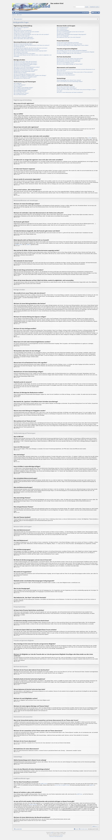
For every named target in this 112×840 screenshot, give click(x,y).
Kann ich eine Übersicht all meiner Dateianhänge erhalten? (70, 81)
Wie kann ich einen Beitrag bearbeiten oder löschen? (25, 63)
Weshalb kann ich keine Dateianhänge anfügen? (24, 71)
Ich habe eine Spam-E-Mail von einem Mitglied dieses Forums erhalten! (72, 45)
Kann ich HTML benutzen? (19, 84)
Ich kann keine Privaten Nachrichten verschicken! (68, 42)
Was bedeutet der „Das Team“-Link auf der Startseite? (69, 37)
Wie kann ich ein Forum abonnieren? (65, 73)
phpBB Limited (19, 244)
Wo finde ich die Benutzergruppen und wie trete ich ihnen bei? (70, 31)
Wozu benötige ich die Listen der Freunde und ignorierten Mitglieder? (72, 50)
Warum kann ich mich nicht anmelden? (22, 33)
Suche (86, 7)
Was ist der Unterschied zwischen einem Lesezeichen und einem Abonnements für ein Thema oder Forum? (76, 70)
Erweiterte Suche (94, 7)
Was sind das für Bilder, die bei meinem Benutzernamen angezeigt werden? (30, 50)
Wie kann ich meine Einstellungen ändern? (23, 43)
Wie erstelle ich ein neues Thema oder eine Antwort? (25, 61)
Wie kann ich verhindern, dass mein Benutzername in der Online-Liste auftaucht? (31, 45)
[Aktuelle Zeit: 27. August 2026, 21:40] (97, 19)
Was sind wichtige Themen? (20, 91)
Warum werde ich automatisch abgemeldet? (23, 37)
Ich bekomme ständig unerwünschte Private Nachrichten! (69, 43)
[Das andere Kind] (31, 6)
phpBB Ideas (79, 794)
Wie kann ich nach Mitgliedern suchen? (65, 62)
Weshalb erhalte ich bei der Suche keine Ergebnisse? (68, 60)
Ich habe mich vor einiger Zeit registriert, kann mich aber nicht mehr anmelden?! (31, 34)
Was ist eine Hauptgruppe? (63, 35)
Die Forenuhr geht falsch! (19, 46)
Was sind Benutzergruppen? (63, 30)
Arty (51, 833)
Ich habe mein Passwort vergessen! (22, 35)
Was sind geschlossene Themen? (21, 93)
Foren (18, 12)
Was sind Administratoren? (63, 27)
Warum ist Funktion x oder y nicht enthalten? (67, 88)
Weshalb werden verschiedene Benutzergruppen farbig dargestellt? (71, 34)
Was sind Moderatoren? (62, 29)
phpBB (52, 832)
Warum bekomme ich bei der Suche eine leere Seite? (68, 61)
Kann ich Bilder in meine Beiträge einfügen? (23, 87)
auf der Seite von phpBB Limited (62, 785)
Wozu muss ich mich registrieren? (21, 27)
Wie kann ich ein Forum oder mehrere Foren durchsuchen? (70, 58)
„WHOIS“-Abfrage (33, 804)
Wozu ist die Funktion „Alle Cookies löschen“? (24, 38)
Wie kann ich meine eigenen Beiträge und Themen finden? (70, 64)
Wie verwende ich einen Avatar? (21, 52)
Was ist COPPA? (17, 29)
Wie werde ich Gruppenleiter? (63, 33)
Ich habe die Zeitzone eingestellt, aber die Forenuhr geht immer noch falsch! (30, 48)
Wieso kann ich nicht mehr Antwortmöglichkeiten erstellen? (27, 67)
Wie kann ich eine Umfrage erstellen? (22, 65)
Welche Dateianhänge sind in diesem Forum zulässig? (69, 80)
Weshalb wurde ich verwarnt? (20, 72)
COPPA (89, 137)
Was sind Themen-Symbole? (20, 94)
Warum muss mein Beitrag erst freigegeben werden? (25, 76)
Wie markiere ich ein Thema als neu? (22, 78)
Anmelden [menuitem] (99, 13)
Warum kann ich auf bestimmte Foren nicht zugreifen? (26, 69)
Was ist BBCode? (18, 83)
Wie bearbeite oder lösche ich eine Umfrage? (23, 68)
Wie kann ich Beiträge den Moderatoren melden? (24, 74)
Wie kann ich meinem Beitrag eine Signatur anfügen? (25, 64)
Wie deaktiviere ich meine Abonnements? (66, 74)
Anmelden (20, 14)
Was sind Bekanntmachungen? (20, 90)
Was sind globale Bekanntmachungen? (22, 89)
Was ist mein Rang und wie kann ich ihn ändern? (24, 53)
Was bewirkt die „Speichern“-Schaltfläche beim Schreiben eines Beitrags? (30, 75)
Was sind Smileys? (18, 86)
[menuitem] (90, 12)
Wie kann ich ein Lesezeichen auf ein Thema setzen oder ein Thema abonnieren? (75, 72)
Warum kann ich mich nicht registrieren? (22, 30)
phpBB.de (28, 244)
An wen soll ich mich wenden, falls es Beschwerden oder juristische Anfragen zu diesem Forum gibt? (76, 90)
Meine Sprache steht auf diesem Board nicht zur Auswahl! (26, 49)
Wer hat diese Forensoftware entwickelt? (66, 86)
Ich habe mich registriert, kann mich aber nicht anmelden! (26, 31)
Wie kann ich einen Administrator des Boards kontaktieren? (70, 92)
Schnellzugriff (13, 13)
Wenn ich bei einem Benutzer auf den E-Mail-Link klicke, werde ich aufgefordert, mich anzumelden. (33, 55)
